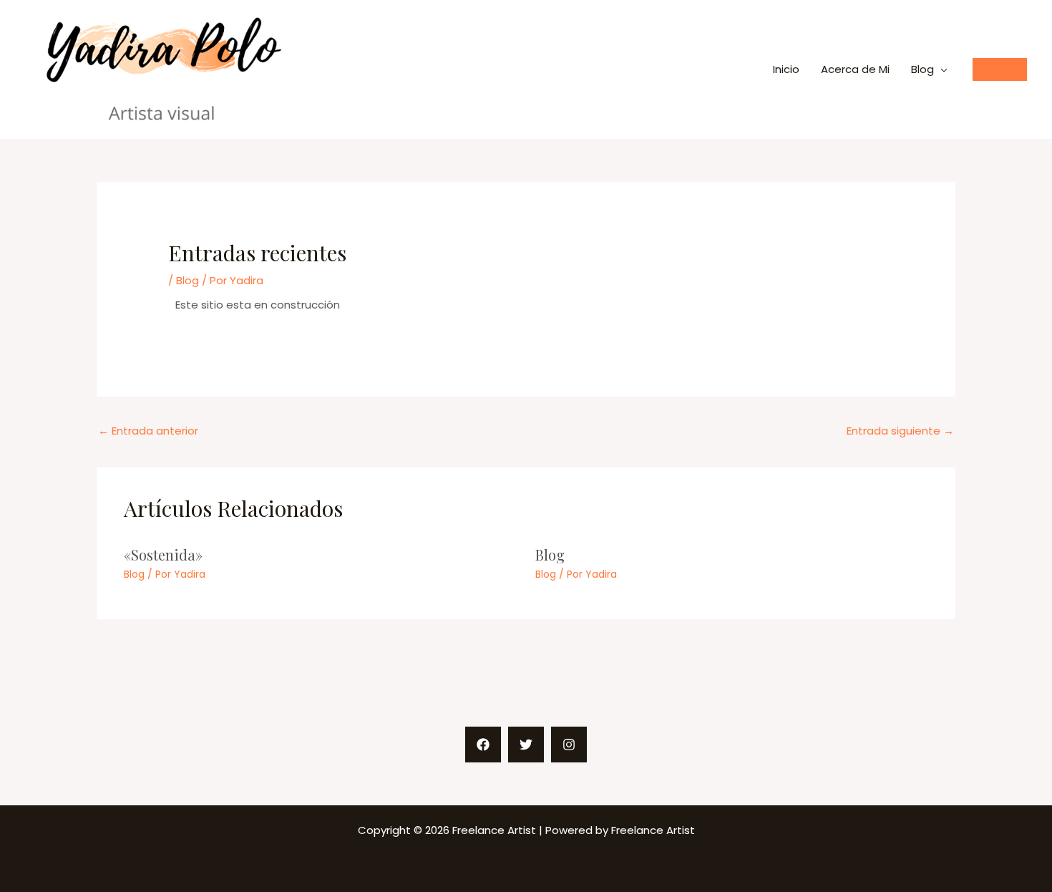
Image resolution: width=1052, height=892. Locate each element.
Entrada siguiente (900, 430)
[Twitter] (526, 744)
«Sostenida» (163, 554)
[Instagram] (569, 744)
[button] (1000, 69)
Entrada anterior (148, 430)
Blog (922, 69)
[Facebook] (483, 744)
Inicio (786, 69)
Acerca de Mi (855, 69)
